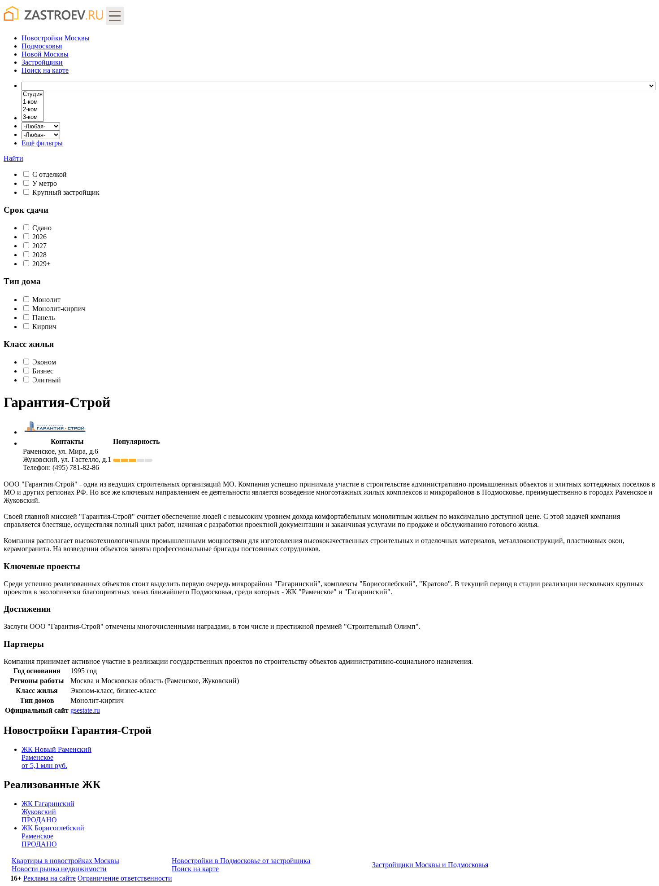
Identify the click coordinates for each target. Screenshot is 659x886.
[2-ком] (32, 110)
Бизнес (42, 371)
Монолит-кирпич (59, 308)
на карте (45, 70)
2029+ (41, 264)
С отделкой (49, 174)
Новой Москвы (45, 54)
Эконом (44, 362)
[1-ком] (32, 102)
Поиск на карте (195, 869)
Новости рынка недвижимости (59, 869)
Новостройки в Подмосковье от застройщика (241, 860)
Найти (13, 158)
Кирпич (44, 326)
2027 (39, 246)
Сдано (42, 228)
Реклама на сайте (49, 878)
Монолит (46, 299)
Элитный (46, 380)
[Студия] (32, 94)
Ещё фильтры (42, 143)
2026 (39, 237)
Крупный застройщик (66, 192)
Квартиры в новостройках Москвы (65, 860)
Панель (43, 317)
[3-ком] (32, 117)
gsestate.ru (85, 710)
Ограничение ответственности (125, 878)
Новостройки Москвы (56, 38)
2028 (39, 255)
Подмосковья (42, 46)
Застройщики (42, 62)
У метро (44, 183)
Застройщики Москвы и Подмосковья (430, 864)
